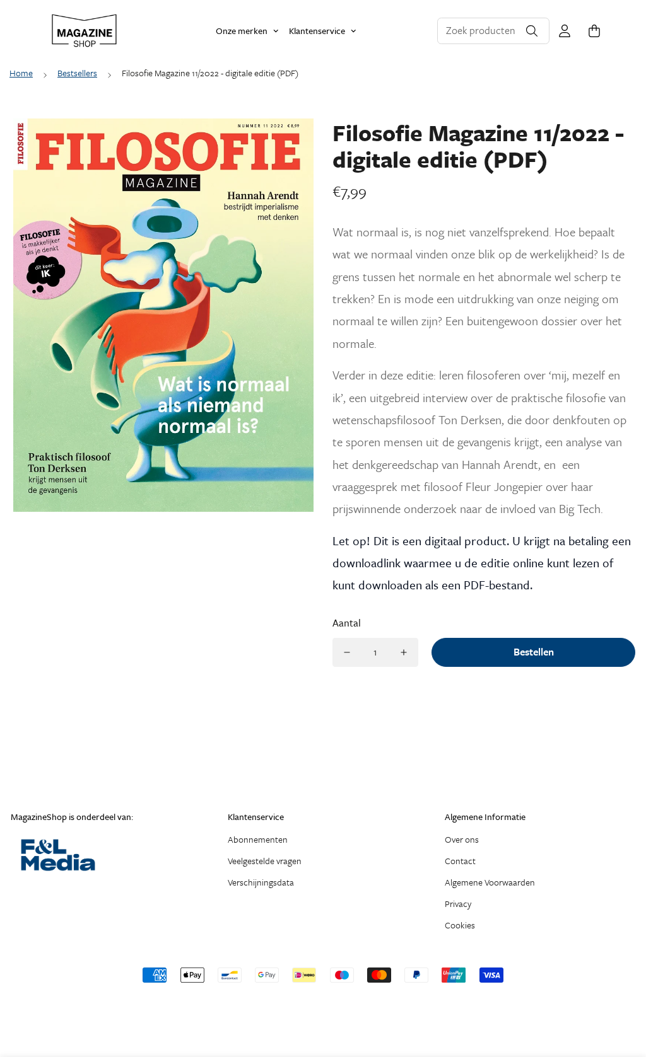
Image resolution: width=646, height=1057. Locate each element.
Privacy (458, 903)
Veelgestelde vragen (265, 860)
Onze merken (241, 30)
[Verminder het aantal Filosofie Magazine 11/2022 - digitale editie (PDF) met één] (346, 652)
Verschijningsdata (261, 882)
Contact (460, 860)
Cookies (460, 925)
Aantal (346, 622)
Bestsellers (77, 72)
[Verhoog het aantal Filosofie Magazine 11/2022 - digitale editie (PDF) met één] (403, 652)
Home (21, 72)
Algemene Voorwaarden (490, 882)
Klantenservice (317, 30)
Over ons (462, 839)
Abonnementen (258, 839)
